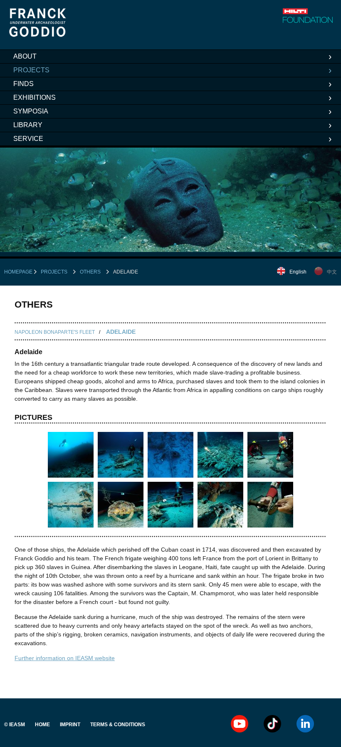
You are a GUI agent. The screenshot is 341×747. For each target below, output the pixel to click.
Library (27, 124)
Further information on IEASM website (65, 658)
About (25, 56)
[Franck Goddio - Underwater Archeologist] (37, 34)
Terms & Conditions (117, 724)
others (90, 272)
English (297, 272)
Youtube (239, 723)
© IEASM (14, 724)
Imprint (70, 724)
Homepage (18, 272)
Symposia (30, 111)
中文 (332, 272)
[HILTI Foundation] (308, 15)
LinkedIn (305, 723)
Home (42, 724)
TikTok (272, 723)
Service (28, 138)
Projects (31, 70)
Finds (23, 83)
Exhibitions (34, 97)
